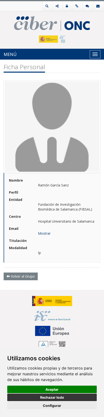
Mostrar (44, 233)
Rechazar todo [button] (52, 397)
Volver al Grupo (22, 276)
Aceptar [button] (52, 389)
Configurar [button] (52, 405)
